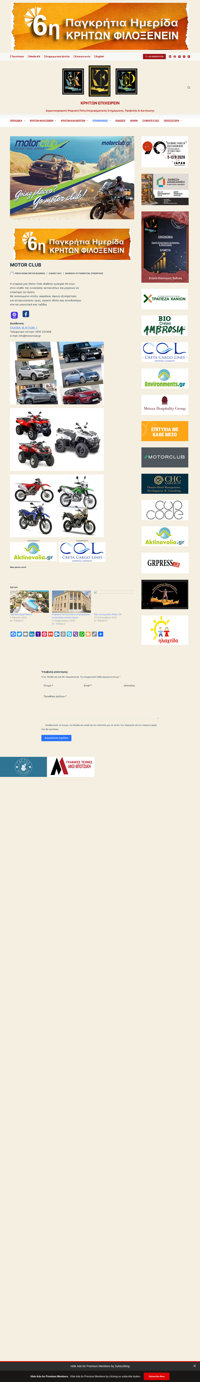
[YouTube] (189, 56)
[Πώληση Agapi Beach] (29, 602)
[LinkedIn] (170, 56)
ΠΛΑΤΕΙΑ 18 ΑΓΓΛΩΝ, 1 (23, 327)
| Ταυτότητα (17, 56)
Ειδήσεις (120, 120)
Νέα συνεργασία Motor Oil (107, 614)
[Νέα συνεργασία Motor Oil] (113, 602)
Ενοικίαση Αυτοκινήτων (77, 273)
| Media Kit (34, 56)
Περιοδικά (16, 120)
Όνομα (48, 685)
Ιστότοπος (129, 685)
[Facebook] (175, 56)
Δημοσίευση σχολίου (56, 737)
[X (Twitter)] (179, 56)
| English (99, 56)
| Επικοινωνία (82, 56)
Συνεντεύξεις (150, 120)
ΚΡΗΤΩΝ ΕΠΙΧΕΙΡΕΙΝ (100, 103)
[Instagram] (184, 56)
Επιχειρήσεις (100, 120)
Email (88, 685)
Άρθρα (134, 120)
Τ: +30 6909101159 (154, 56)
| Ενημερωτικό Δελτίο (57, 56)
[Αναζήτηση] (189, 87)
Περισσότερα (171, 120)
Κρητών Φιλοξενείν (41, 120)
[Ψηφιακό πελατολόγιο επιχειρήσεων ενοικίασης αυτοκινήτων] (71, 602)
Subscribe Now (156, 1376)
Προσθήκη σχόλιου (55, 696)
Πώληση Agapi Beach (21, 614)
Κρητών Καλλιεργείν (73, 120)
